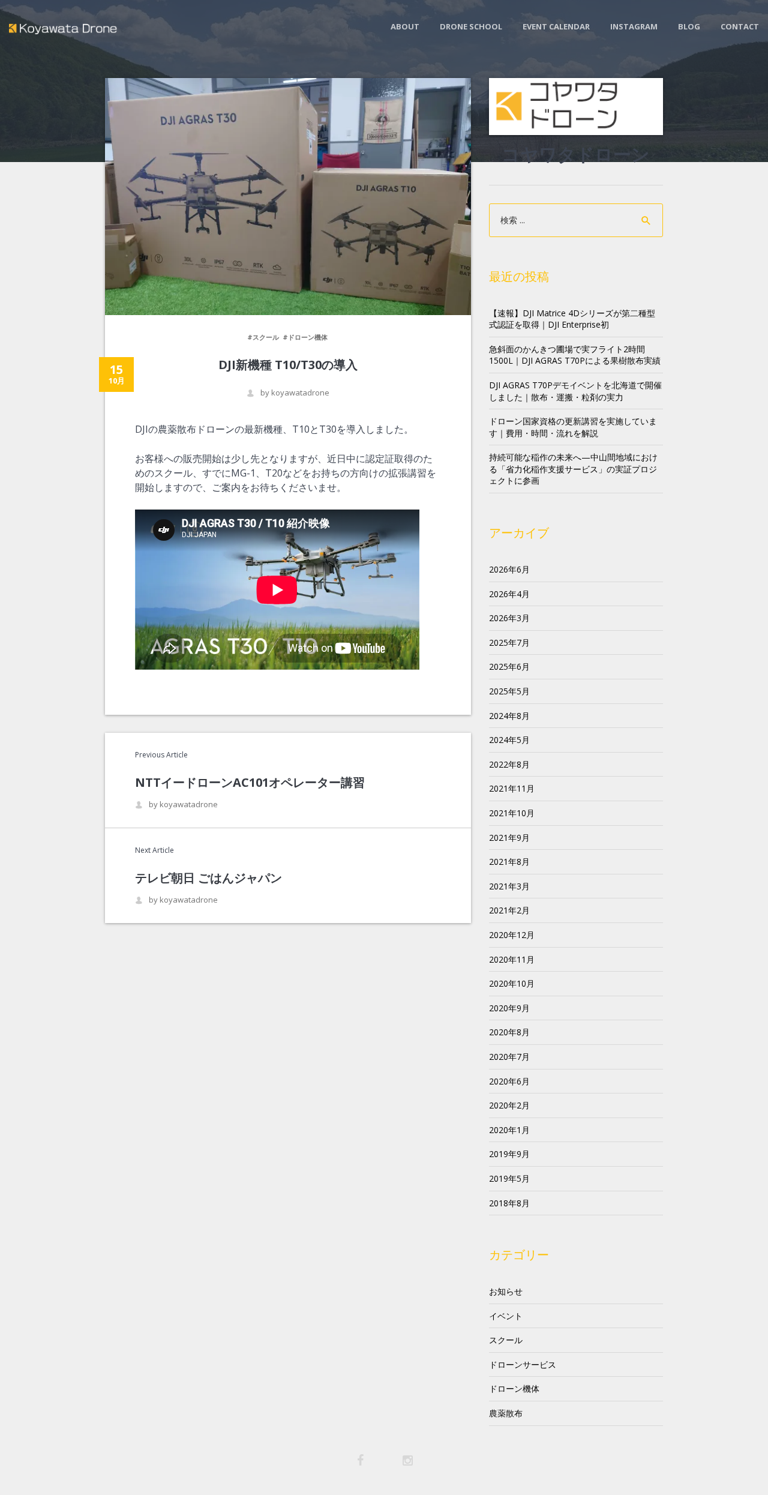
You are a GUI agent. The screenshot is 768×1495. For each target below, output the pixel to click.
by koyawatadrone (294, 393)
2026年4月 (509, 594)
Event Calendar (556, 26)
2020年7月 (509, 1056)
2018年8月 (509, 1203)
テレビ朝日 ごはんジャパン (208, 878)
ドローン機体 (514, 1388)
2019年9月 (509, 1154)
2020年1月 (509, 1130)
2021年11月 (512, 788)
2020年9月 (509, 1008)
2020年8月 (509, 1032)
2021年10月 (512, 813)
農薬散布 (506, 1413)
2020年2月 (509, 1105)
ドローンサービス (522, 1364)
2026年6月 (509, 569)
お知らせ (506, 1291)
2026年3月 (509, 618)
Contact (740, 26)
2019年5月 (509, 1178)
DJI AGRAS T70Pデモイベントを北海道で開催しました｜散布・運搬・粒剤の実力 (575, 391)
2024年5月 (509, 739)
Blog (689, 26)
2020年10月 (512, 983)
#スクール (263, 336)
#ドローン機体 (305, 336)
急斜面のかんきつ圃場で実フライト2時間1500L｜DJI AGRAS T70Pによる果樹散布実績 (575, 355)
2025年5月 (509, 691)
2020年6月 (509, 1081)
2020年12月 (512, 934)
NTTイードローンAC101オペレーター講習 (250, 782)
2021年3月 (509, 886)
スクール (506, 1340)
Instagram (634, 26)
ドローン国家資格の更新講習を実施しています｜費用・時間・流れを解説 (573, 427)
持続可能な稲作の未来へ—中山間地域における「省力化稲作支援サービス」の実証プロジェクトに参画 (573, 468)
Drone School (471, 26)
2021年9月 (509, 837)
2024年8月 (509, 715)
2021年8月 (509, 861)
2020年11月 (512, 959)
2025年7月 (509, 642)
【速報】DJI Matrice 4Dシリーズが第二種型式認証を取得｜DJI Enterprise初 (572, 319)
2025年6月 (509, 666)
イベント (506, 1316)
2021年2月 (509, 910)
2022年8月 (509, 764)
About (405, 26)
